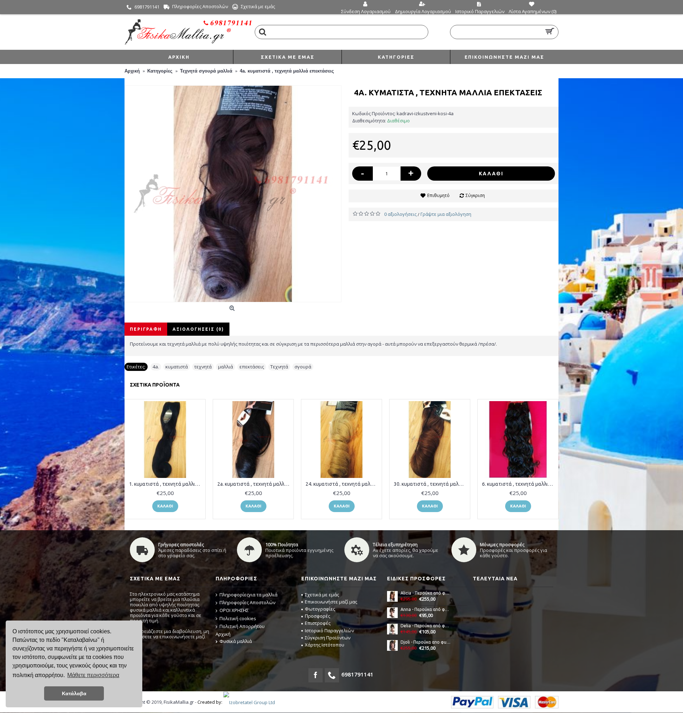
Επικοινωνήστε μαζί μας (331, 601)
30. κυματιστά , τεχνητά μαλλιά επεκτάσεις (431, 484)
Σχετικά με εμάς (322, 594)
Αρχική (223, 634)
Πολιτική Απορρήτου (242, 626)
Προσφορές (317, 616)
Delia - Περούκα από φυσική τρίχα (426, 625)
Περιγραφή (146, 329)
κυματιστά (176, 366)
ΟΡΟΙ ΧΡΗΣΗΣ (234, 610)
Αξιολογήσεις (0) (198, 329)
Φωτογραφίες (320, 609)
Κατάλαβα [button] (74, 693)
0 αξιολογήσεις (400, 214)
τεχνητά (203, 366)
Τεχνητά (279, 366)
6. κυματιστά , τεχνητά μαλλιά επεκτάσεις (519, 484)
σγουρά (303, 366)
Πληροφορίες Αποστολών (247, 602)
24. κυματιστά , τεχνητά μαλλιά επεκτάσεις (343, 484)
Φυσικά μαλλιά (235, 641)
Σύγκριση (475, 195)
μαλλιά (225, 366)
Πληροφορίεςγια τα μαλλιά (248, 594)
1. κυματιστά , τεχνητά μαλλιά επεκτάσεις (166, 484)
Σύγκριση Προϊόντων (327, 637)
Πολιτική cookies (237, 618)
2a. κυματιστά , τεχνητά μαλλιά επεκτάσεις (254, 484)
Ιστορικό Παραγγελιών (329, 630)
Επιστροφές (317, 623)
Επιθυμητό (438, 195)
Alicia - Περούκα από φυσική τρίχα (426, 593)
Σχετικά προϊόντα (155, 385)
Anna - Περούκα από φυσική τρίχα (426, 609)
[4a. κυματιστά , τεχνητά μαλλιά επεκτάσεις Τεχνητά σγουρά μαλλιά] (233, 193)
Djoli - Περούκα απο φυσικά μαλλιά (426, 642)
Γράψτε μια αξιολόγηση (445, 214)
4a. (156, 366)
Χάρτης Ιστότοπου (324, 645)
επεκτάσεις (251, 366)
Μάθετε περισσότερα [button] (93, 675)
